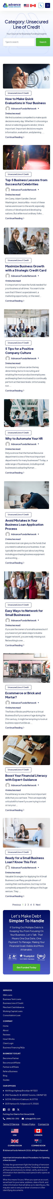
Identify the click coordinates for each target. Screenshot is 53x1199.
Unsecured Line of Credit (18, 93)
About (5, 1030)
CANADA (38, 1135)
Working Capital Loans (13, 1011)
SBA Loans (7, 995)
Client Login (8, 1043)
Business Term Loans (12, 999)
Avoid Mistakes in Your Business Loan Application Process (24, 524)
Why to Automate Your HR (24, 438)
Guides (6, 1080)
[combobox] (19, 42)
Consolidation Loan (11, 1015)
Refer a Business (10, 1071)
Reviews (6, 1035)
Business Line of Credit (13, 1003)
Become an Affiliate (11, 1063)
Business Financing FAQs (14, 1048)
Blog (5, 1076)
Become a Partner (11, 1058)
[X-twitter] (18, 1109)
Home (5, 1026)
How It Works (9, 1039)
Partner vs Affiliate (11, 1067)
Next (38, 904)
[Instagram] (9, 1109)
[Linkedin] (13, 1109)
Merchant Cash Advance (13, 1007)
